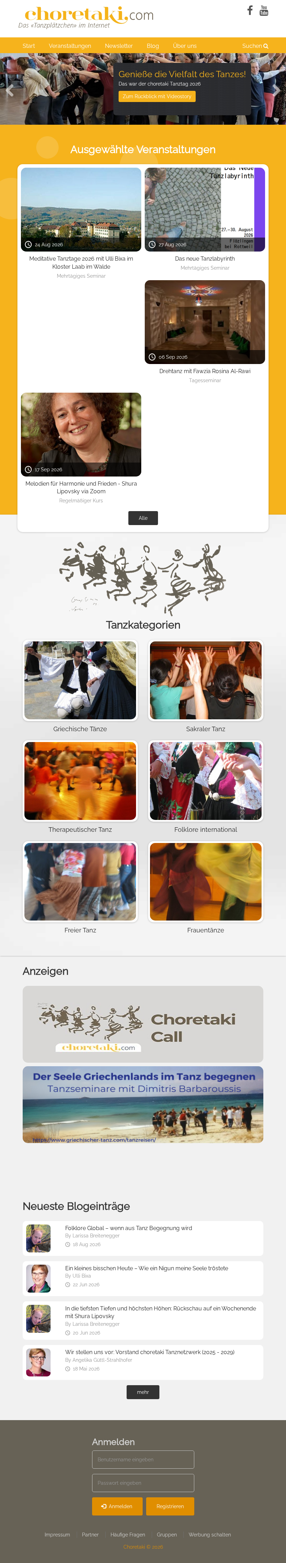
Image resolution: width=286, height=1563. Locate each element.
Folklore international (205, 829)
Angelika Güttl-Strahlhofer (102, 1360)
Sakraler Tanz (205, 729)
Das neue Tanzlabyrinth (205, 258)
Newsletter (119, 46)
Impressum (57, 1534)
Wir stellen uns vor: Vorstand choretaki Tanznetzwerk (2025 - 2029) (149, 1352)
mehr (143, 1392)
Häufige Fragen (128, 1534)
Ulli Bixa (82, 1276)
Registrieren (170, 1506)
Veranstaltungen (70, 46)
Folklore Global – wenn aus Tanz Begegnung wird (128, 1228)
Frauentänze (205, 930)
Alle (143, 518)
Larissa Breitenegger (96, 1235)
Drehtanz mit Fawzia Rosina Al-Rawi (204, 371)
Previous (12, 89)
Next (274, 89)
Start (29, 46)
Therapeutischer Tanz (80, 829)
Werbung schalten (210, 1534)
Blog (153, 46)
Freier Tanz (80, 930)
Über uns (185, 46)
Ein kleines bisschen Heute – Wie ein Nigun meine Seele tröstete (146, 1268)
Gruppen (167, 1534)
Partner (90, 1534)
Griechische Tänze (80, 729)
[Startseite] (87, 16)
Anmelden (119, 1506)
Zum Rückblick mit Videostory (157, 96)
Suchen (252, 46)
